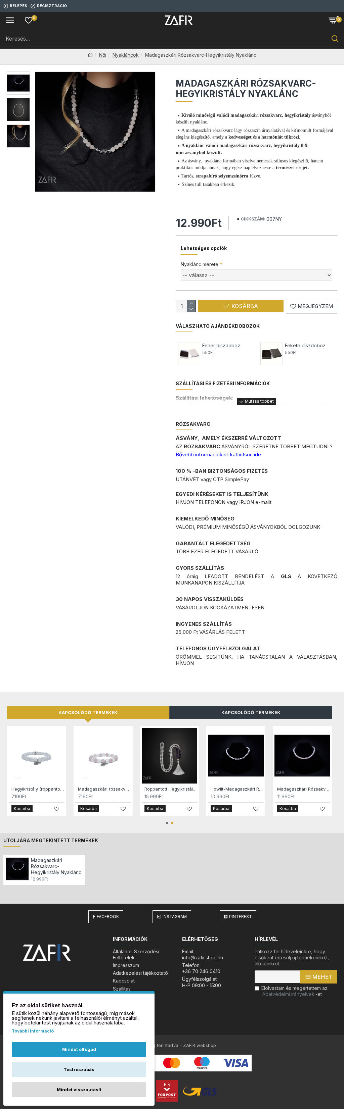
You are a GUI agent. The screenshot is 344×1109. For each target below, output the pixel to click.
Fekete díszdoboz (305, 345)
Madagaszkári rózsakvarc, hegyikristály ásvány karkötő (104, 789)
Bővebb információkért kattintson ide (218, 454)
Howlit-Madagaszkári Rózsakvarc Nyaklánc (237, 789)
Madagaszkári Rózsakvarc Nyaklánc (303, 789)
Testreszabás (78, 1069)
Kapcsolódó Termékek (251, 712)
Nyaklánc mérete (199, 264)
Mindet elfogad (79, 1049)
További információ (33, 1031)
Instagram (175, 916)
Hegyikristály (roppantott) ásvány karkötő (37, 789)
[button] (167, 823)
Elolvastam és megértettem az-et (294, 991)
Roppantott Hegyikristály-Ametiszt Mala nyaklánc (171, 789)
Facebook (108, 916)
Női (102, 55)
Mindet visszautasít (79, 1089)
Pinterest (240, 916)
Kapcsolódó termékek (88, 712)
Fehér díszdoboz (221, 345)
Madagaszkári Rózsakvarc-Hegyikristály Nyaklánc (56, 866)
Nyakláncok (126, 55)
